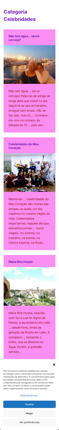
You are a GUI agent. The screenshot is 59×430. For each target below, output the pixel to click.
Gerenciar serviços (28, 395)
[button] (54, 364)
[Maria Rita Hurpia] (30, 286)
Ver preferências (29, 422)
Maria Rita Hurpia (21, 261)
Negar (29, 413)
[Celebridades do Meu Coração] (30, 172)
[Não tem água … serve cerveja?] (30, 64)
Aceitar (29, 404)
